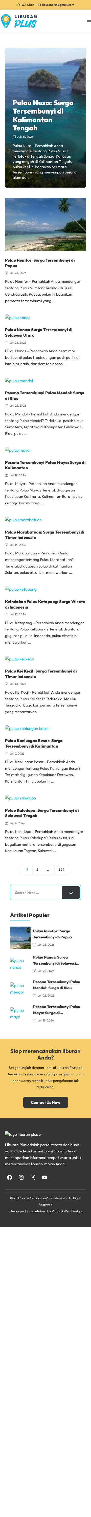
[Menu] (89, 21)
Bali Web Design (69, 1211)
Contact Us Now (45, 1102)
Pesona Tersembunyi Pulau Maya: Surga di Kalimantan (56, 1012)
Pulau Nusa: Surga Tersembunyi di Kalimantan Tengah (43, 115)
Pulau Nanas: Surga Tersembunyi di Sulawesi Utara (54, 963)
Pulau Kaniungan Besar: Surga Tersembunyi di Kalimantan (34, 743)
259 (63, 870)
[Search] (71, 892)
